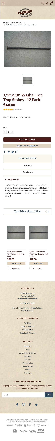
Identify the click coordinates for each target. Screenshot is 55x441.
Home (5, 22)
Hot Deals (27, 356)
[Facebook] (4, 152)
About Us (27, 346)
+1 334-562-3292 (27, 303)
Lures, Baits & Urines (27, 353)
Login (23, 326)
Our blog (27, 373)
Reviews (28, 172)
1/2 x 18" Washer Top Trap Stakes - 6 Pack (15, 254)
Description (27, 158)
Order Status (27, 330)
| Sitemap (45, 420)
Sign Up (31, 326)
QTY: (5, 127)
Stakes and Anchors (17, 22)
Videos (27, 165)
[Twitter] (12, 152)
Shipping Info (27, 366)
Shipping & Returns (27, 333)
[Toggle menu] (3, 4)
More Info (16, 263)
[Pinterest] (8, 152)
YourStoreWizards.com (38, 421)
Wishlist (27, 323)
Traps (27, 349)
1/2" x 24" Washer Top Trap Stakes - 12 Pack (38, 254)
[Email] (16, 152)
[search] (42, 3)
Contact (27, 359)
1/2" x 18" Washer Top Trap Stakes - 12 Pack (21, 25)
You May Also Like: (27, 211)
